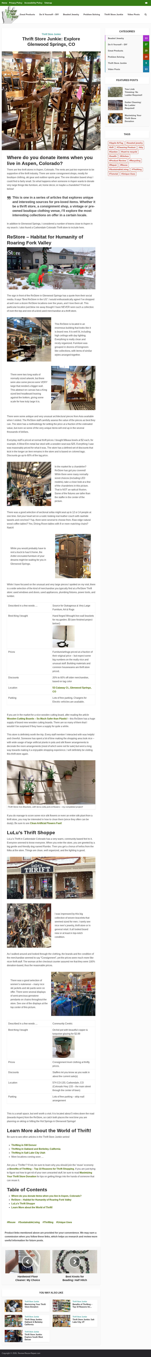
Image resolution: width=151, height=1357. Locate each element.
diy (141, 147)
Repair (113, 165)
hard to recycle (129, 152)
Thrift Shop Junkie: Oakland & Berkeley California (33, 1322)
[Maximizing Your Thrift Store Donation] (116, 118)
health (113, 156)
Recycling (136, 160)
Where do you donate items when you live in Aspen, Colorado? (46, 1196)
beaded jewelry (135, 143)
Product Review (118, 160)
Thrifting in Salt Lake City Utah (28, 1153)
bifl (112, 147)
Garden (114, 152)
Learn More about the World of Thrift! (31, 1207)
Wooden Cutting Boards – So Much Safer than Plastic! (37, 718)
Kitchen (125, 156)
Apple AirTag (116, 143)
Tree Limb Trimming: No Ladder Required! (133, 92)
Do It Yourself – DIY (49, 14)
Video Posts (134, 14)
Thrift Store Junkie (113, 14)
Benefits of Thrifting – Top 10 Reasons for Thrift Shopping (41, 1169)
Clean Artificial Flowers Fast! (46, 823)
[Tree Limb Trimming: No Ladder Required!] (116, 92)
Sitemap (48, 3)
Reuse (11, 1222)
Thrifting (48, 1222)
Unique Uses (65, 1222)
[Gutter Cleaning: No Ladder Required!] (116, 105)
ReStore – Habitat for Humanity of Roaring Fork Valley (41, 1199)
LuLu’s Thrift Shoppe (23, 1203)
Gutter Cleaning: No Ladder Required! (133, 105)
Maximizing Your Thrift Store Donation (133, 118)
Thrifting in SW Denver (24, 1145)
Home (4, 3)
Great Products (27, 14)
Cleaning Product (127, 147)
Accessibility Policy (33, 3)
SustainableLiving (30, 1222)
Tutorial (114, 174)
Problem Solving (91, 14)
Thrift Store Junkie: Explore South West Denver (34, 1337)
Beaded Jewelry (71, 14)
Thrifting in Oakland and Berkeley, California (35, 1149)
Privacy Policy (15, 3)
